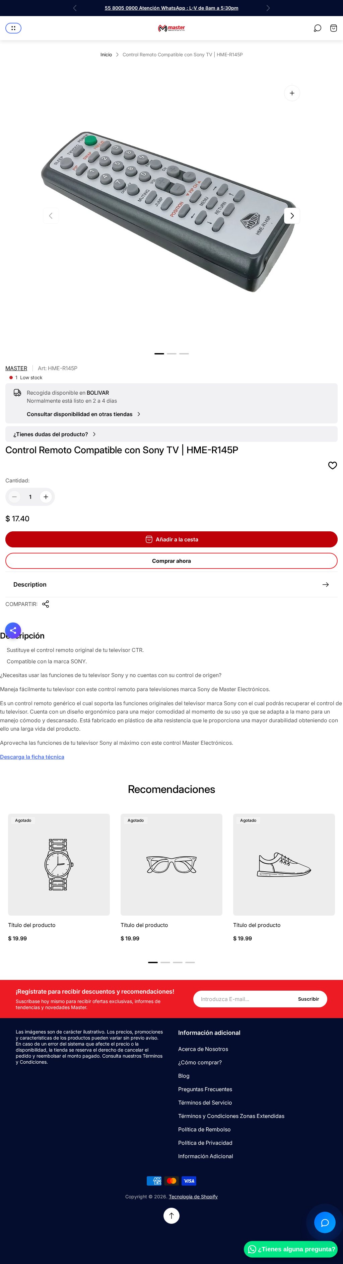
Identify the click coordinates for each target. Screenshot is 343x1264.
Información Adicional (205, 1156)
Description (30, 584)
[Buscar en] (317, 28)
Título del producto (32, 925)
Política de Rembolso (204, 1129)
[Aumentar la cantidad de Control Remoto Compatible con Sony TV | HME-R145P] (46, 496)
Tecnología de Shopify (193, 1196)
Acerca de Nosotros (203, 1049)
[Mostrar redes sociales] (13, 630)
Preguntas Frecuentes (205, 1089)
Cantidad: (17, 480)
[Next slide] (268, 8)
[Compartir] (46, 604)
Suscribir (308, 999)
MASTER (16, 368)
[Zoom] (292, 93)
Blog (184, 1075)
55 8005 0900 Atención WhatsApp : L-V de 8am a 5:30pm (171, 8)
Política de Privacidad (205, 1142)
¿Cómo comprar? (200, 1062)
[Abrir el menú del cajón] (13, 28)
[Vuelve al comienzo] (171, 1216)
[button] (159, 353)
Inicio (106, 54)
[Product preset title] (59, 865)
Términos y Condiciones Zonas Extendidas (231, 1116)
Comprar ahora (171, 560)
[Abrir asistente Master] (325, 1222)
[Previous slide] (75, 8)
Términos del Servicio (205, 1102)
